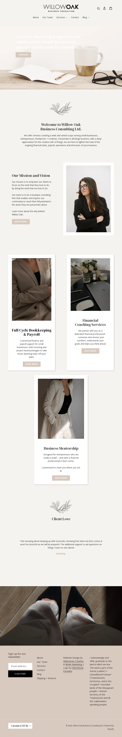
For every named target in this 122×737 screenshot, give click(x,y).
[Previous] (11, 551)
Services (41, 665)
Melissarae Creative (73, 661)
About (40, 657)
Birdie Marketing (73, 664)
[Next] (111, 551)
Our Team (42, 661)
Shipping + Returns (46, 678)
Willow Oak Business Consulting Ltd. (88, 725)
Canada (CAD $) (19, 725)
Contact (41, 670)
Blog (39, 674)
